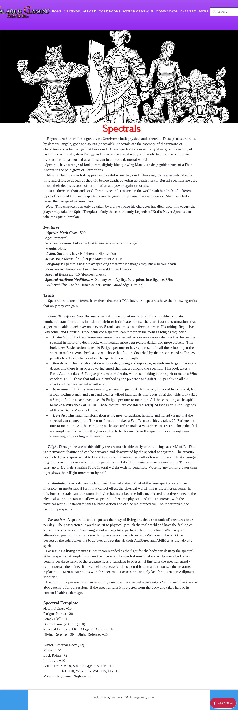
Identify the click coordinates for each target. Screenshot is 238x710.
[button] (204, 11)
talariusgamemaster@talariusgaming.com (126, 697)
